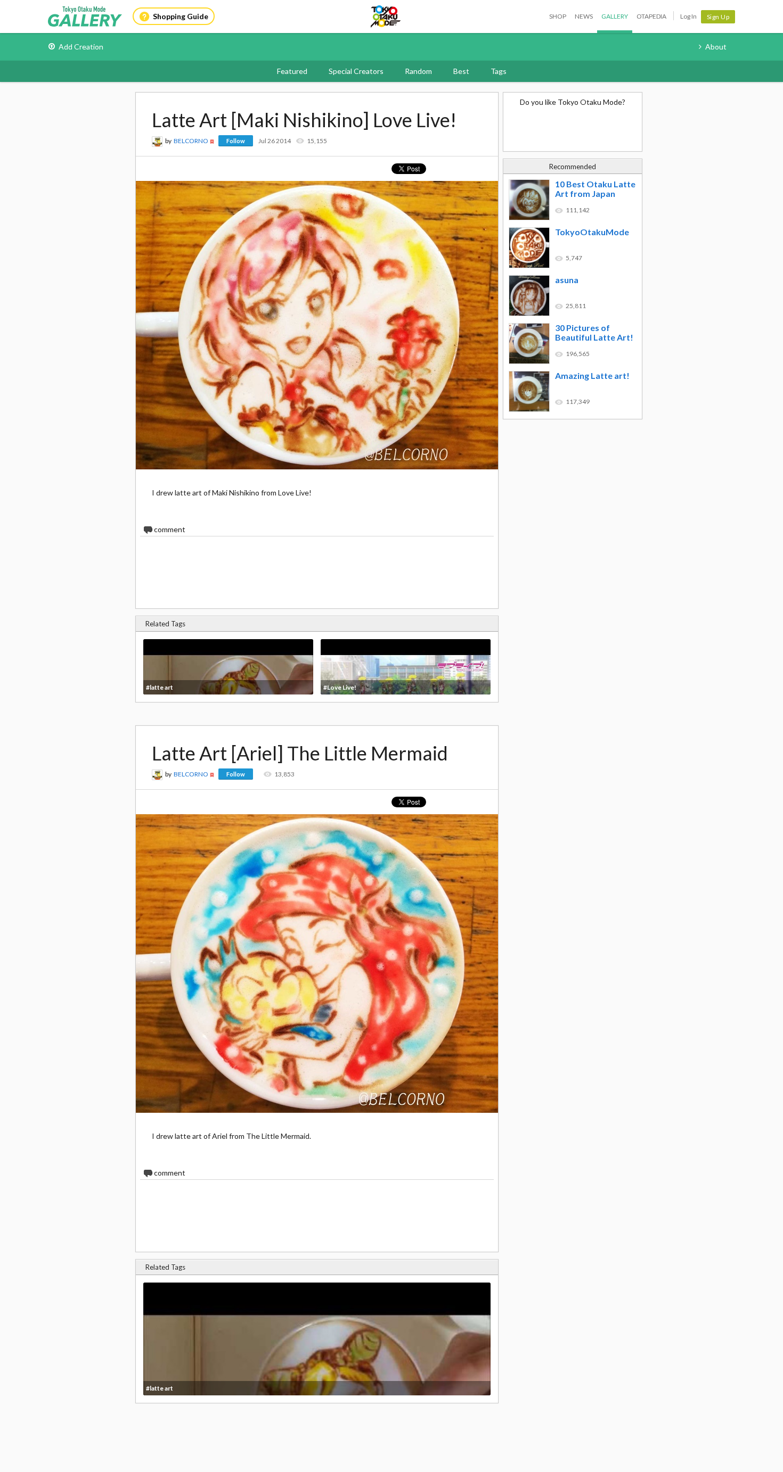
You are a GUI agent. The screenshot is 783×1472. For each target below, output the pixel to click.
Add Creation (81, 46)
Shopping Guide (180, 16)
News (584, 16)
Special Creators (356, 71)
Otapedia (651, 16)
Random (418, 71)
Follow (235, 140)
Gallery (614, 16)
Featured (292, 71)
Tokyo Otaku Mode (386, 16)
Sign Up (718, 17)
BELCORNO (191, 141)
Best (461, 71)
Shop (557, 16)
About (716, 46)
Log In (688, 16)
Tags (499, 71)
